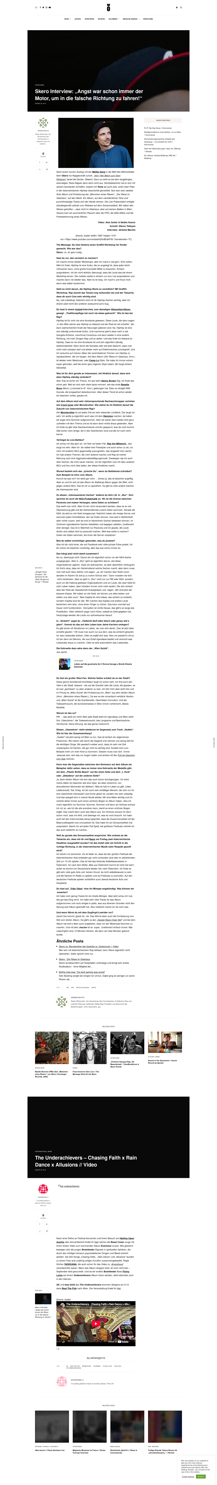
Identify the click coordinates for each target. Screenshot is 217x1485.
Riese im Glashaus (82, 987)
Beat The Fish (69, 1288)
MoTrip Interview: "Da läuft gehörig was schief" (82, 972)
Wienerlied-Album (120, 309)
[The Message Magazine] (108, 7)
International (41, 1151)
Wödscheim (39, 1068)
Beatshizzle (115, 1447)
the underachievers (73, 1368)
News (157, 1057)
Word (75, 1068)
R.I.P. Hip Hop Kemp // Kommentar (158, 128)
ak (67, 1366)
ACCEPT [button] (201, 1476)
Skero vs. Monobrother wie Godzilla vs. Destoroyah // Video (89, 946)
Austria (151, 1057)
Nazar (92, 839)
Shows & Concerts (50, 1447)
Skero (93, 987)
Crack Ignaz (67, 405)
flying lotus (107, 1366)
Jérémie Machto (43, 130)
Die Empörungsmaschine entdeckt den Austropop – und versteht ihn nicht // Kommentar (159, 142)
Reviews (38, 1447)
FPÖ (67, 987)
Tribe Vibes (76, 888)
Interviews (39, 85)
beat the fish (75, 1366)
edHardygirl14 (43, 1197)
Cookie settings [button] (188, 1476)
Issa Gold (117, 1366)
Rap (149, 1447)
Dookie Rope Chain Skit (110, 919)
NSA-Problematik (88, 498)
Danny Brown (108, 380)
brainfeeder (86, 1366)
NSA (72, 987)
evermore (97, 1366)
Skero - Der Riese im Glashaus (74, 959)
